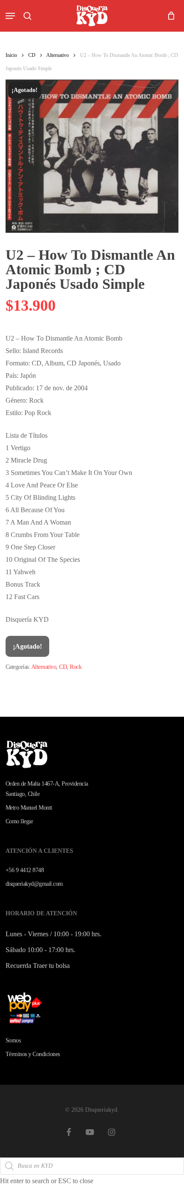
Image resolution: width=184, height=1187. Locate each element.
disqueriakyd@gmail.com (34, 884)
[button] (10, 16)
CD (32, 55)
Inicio (11, 55)
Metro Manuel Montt (29, 807)
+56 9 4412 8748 (25, 870)
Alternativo (57, 55)
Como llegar (19, 821)
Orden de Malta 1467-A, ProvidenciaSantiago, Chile (47, 788)
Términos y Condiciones (33, 1054)
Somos (13, 1040)
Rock (75, 667)
